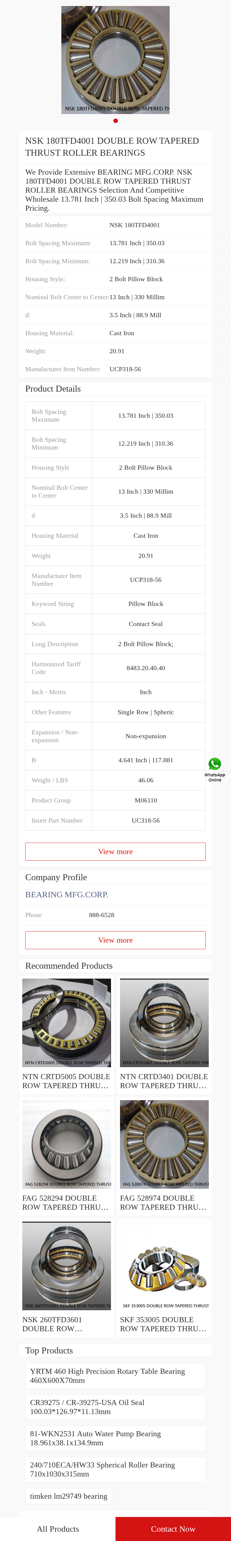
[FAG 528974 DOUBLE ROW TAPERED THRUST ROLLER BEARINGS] (164, 1189)
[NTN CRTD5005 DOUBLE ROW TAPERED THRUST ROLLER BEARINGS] (66, 1067)
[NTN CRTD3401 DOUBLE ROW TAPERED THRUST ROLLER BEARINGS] (164, 1067)
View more (115, 851)
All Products (58, 1528)
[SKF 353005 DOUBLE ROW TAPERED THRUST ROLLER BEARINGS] (164, 1310)
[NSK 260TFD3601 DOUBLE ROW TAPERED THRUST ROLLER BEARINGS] (66, 1310)
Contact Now (173, 1528)
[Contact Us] (215, 770)
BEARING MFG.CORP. (67, 894)
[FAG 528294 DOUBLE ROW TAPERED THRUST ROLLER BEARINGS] (66, 1189)
